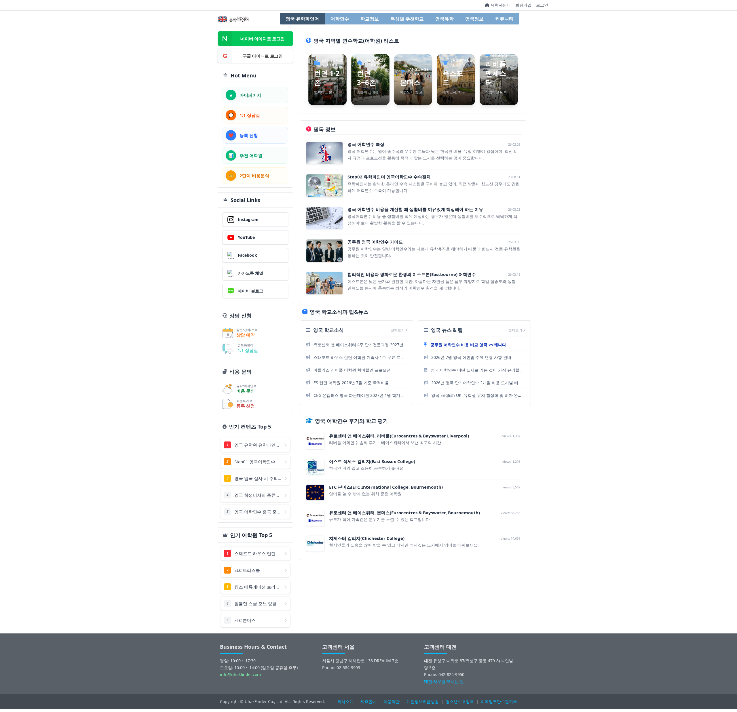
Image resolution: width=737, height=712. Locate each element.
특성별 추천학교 (407, 19)
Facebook (247, 255)
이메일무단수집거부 (499, 701)
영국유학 (444, 19)
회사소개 (345, 701)
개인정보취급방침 (423, 701)
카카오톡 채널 (250, 273)
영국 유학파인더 (302, 19)
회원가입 (523, 5)
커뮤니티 (504, 19)
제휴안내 (368, 701)
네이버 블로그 (250, 291)
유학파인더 (500, 5)
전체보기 (398, 330)
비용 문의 (245, 391)
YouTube (246, 237)
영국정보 (474, 19)
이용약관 (391, 701)
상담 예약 (245, 335)
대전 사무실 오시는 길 (444, 681)
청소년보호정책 (460, 701)
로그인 (542, 5)
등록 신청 (245, 406)
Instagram (248, 219)
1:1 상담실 (248, 350)
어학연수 (339, 19)
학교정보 (369, 19)
